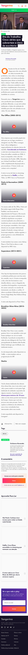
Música (16, 638)
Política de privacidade (7, 648)
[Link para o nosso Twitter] (8, 627)
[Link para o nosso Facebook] (2, 627)
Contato (3, 638)
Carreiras (3, 642)
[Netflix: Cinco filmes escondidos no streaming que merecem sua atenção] (14, 535)
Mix (15, 645)
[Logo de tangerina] (7, 6)
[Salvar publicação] (25, 519)
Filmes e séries (17, 632)
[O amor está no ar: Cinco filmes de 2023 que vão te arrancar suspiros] (14, 563)
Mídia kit (16, 648)
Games (16, 635)
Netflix (15, 175)
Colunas (16, 642)
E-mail (3, 599)
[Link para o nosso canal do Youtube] (11, 627)
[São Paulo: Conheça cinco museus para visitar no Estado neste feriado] (14, 508)
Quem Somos (4, 632)
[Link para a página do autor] (3, 59)
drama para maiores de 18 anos (12, 395)
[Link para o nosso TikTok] (13, 627)
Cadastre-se (20, 485)
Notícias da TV (5, 635)
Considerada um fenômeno (16, 150)
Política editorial (5, 645)
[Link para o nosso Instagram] (5, 627)
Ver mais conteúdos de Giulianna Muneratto (16, 454)
